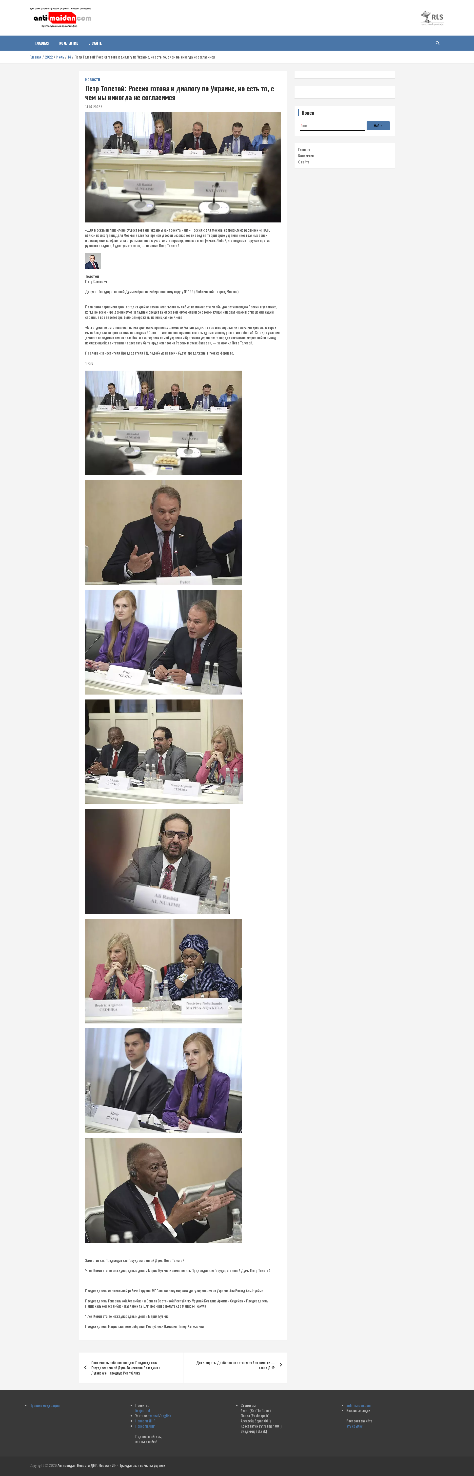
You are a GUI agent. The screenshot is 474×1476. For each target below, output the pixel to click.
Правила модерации (44, 1405)
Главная (42, 43)
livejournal (142, 1410)
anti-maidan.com (358, 1405)
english (166, 1415)
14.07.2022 (92, 106)
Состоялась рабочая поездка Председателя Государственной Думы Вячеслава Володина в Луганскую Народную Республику (125, 1368)
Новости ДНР (145, 1420)
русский (153, 1415)
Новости (92, 79)
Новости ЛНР (145, 1426)
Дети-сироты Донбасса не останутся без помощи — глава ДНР (235, 1365)
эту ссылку (354, 1426)
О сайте (95, 43)
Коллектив (69, 43)
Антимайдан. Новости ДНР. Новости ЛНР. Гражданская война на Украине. (112, 1465)
